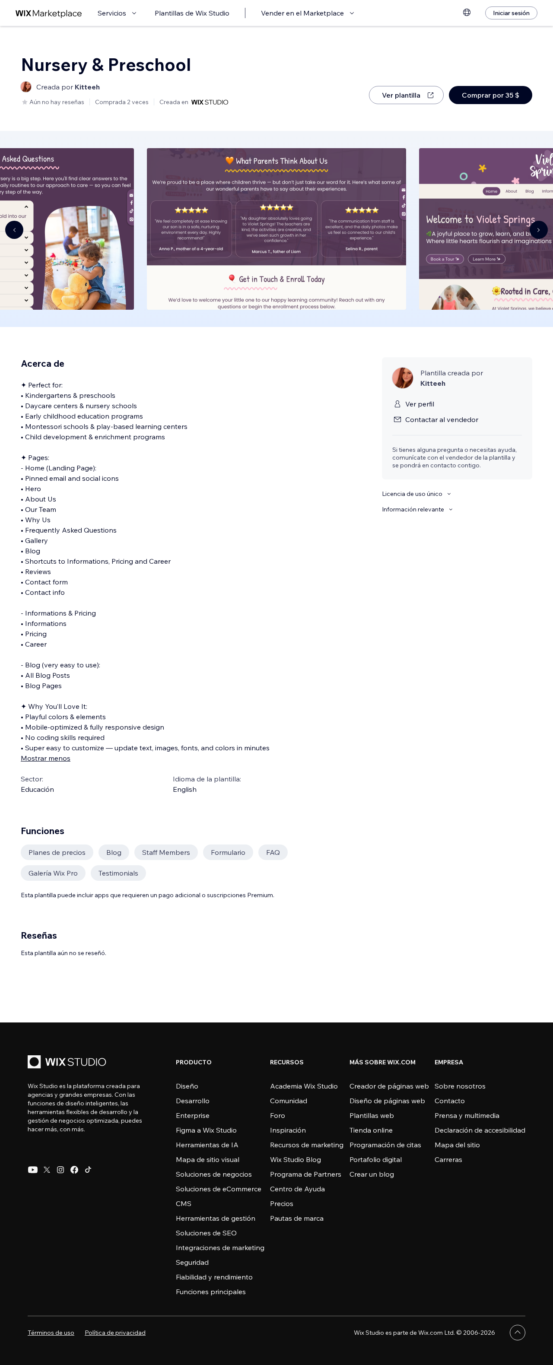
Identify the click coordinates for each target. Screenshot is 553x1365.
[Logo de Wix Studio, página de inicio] (68, 1062)
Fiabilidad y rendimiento (214, 1277)
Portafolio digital (376, 1159)
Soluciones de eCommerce (218, 1188)
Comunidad (288, 1100)
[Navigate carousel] (14, 230)
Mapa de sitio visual (207, 1159)
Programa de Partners (305, 1174)
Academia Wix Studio (304, 1086)
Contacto (450, 1100)
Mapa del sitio (457, 1144)
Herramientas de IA (207, 1144)
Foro (277, 1115)
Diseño (187, 1086)
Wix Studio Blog (295, 1159)
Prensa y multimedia (467, 1115)
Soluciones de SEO (206, 1232)
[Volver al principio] (517, 1332)
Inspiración (288, 1130)
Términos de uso (51, 1332)
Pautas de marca (297, 1218)
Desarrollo (193, 1100)
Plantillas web (372, 1115)
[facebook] (74, 1170)
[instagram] (60, 1170)
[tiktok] (88, 1170)
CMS (183, 1203)
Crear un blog (372, 1174)
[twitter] (46, 1170)
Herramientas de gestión (215, 1218)
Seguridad (192, 1262)
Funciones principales (211, 1291)
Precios (281, 1203)
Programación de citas (385, 1144)
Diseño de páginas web (387, 1100)
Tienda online (371, 1130)
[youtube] (33, 1170)
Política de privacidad (115, 1332)
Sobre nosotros (460, 1086)
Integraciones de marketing (220, 1247)
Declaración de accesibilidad (480, 1130)
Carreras (448, 1159)
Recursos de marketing (306, 1144)
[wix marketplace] (49, 13)
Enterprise (193, 1115)
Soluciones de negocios (214, 1174)
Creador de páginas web (389, 1086)
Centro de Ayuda (297, 1188)
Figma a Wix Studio (206, 1130)
